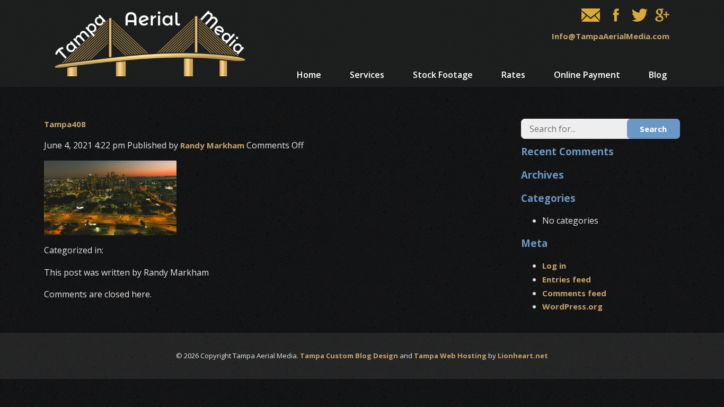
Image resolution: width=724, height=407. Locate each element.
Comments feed (574, 293)
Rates (513, 75)
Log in (554, 265)
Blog (658, 75)
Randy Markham (212, 145)
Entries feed (566, 279)
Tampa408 (65, 124)
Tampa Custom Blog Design (349, 355)
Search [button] (653, 128)
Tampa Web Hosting (450, 355)
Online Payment (587, 75)
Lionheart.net (523, 355)
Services (367, 75)
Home (309, 75)
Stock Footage (443, 75)
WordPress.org (572, 306)
